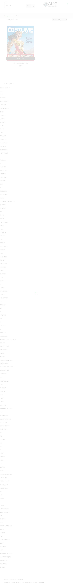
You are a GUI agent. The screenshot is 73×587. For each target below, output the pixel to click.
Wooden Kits (4, 508)
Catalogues (7, 582)
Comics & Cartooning (7, 201)
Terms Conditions (39, 582)
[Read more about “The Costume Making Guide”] (20, 58)
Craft (2, 219)
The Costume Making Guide (20, 63)
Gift (1, 277)
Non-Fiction (4, 415)
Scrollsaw (4, 484)
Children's (3, 150)
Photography (4, 426)
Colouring (3, 194)
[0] (66, 4)
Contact (13, 582)
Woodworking (5, 512)
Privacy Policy (19, 582)
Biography (3, 143)
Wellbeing (4, 488)
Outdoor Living (5, 419)
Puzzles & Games (6, 474)
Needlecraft (4, 381)
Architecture (5, 87)
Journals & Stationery (8, 339)
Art (1, 91)
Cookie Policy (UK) (29, 582)
